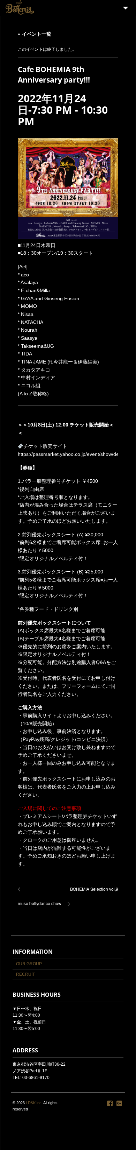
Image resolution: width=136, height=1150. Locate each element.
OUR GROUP (29, 963)
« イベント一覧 (34, 33)
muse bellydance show (39, 899)
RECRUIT (25, 974)
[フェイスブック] (110, 1103)
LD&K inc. (34, 1103)
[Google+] (119, 1103)
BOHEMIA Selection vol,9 (92, 892)
